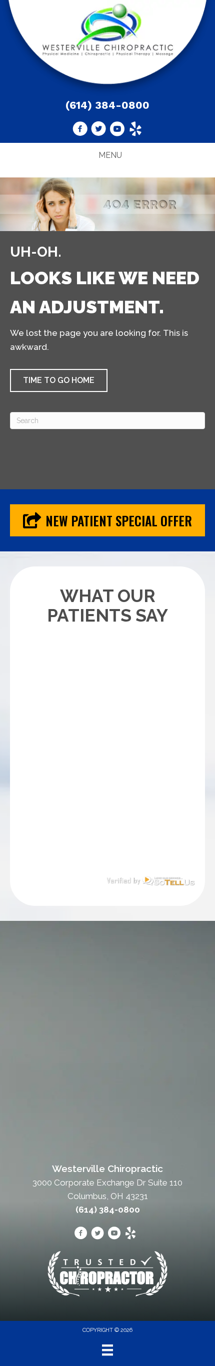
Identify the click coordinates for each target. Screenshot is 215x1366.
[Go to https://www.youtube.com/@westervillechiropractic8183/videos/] (117, 130)
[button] (59, 380)
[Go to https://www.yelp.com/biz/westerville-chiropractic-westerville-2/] (135, 130)
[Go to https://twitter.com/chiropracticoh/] (98, 130)
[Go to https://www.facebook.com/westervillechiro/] (80, 130)
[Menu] (107, 1349)
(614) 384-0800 (108, 105)
